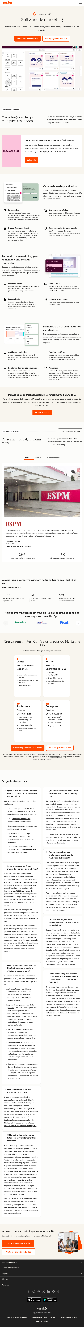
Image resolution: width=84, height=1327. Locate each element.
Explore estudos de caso (70, 431)
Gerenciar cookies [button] (42, 1321)
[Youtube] (39, 1291)
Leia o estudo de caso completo (18, 546)
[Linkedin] (49, 1291)
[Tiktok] (58, 1291)
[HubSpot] (7, 2)
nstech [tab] (38, 457)
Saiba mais (31, 160)
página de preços (56, 757)
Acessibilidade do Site (69, 1317)
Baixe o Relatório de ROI (11, 587)
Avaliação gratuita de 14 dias (56, 39)
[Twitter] (44, 1291)
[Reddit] (54, 1291)
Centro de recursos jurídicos (17, 1317)
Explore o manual (42, 412)
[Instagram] (34, 1291)
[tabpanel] (42, 512)
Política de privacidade (39, 1317)
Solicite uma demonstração (29, 39)
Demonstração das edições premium (28, 748)
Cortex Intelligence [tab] (53, 457)
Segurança (53, 1317)
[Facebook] (29, 1291)
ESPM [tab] (27, 457)
